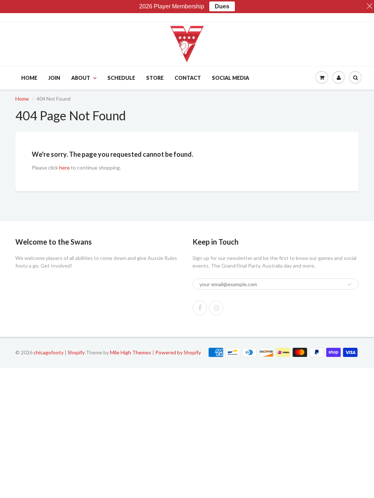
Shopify (76, 352)
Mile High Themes (130, 352)
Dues (222, 6)
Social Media (230, 78)
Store (155, 78)
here (64, 167)
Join (54, 78)
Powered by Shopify (178, 352)
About (80, 78)
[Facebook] (199, 307)
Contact (188, 78)
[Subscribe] (349, 284)
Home (29, 78)
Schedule (121, 78)
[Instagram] (216, 307)
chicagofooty (49, 352)
